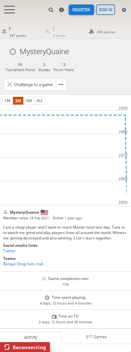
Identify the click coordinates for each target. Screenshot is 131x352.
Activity (30, 337)
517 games (96, 336)
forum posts (63, 67)
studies (44, 67)
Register (81, 10)
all (40, 100)
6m (29, 100)
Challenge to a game (33, 84)
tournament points (20, 67)
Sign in (105, 10)
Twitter (9, 250)
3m (18, 100)
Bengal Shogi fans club (23, 264)
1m (7, 100)
